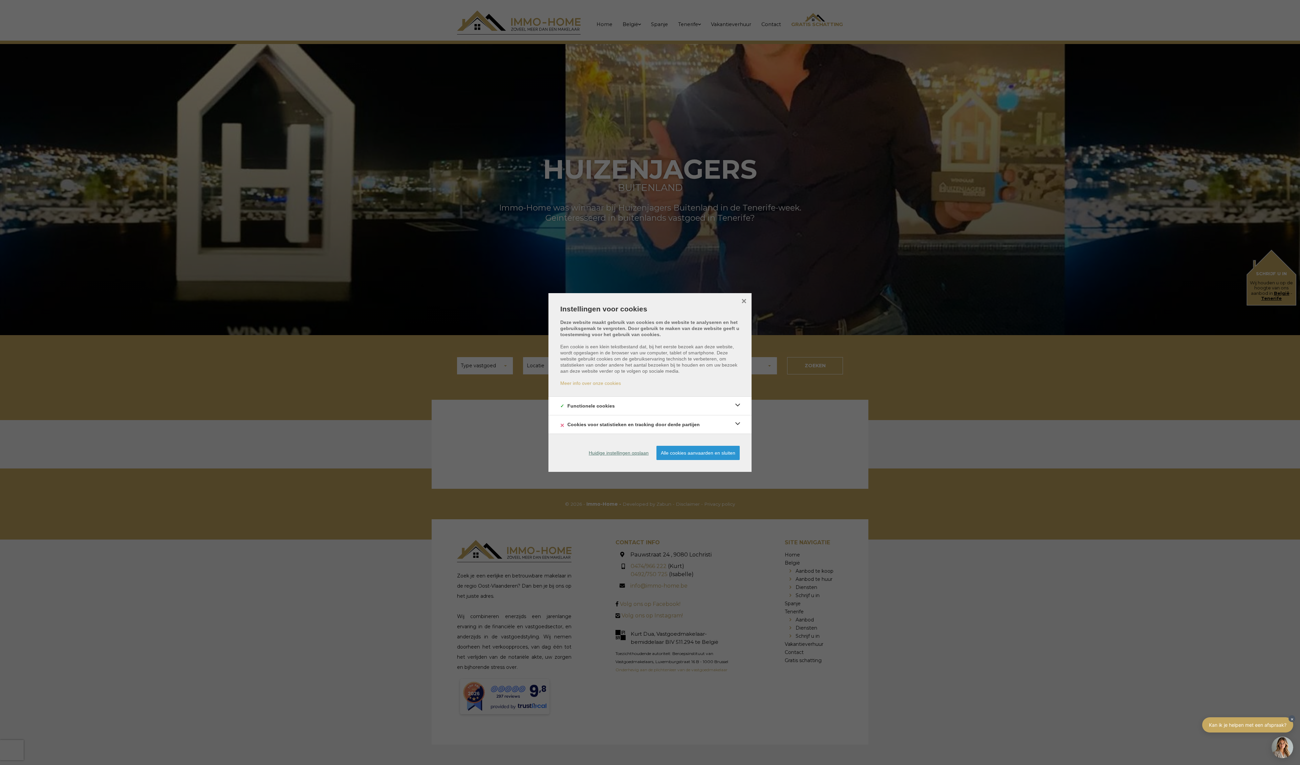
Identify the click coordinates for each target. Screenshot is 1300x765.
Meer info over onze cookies (590, 383)
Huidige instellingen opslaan (619, 453)
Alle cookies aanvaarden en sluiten (698, 453)
